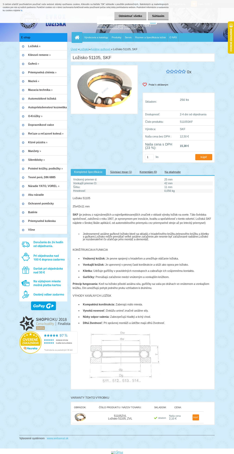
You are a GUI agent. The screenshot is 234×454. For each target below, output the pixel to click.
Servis (128, 37)
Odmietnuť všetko (130, 16)
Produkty (116, 37)
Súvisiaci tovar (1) (121, 172)
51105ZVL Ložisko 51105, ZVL (120, 417)
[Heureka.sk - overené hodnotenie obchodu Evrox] (48, 332)
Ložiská (84, 49)
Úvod (74, 49)
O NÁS (173, 37)
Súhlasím (158, 16)
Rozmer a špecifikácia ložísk (150, 37)
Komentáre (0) (148, 172)
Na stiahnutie (173, 172)
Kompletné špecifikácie (88, 172)
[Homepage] (78, 37)
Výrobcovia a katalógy (96, 37)
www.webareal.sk (57, 438)
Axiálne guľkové (100, 49)
